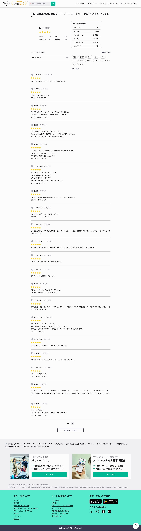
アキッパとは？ (80, 4)
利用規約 (54, 503)
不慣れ (89, 60)
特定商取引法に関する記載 (60, 511)
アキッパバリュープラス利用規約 (62, 506)
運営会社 (16, 513)
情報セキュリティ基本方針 (60, 513)
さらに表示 (75, 69)
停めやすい (98, 60)
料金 (74, 57)
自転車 (82, 57)
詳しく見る (49, 474)
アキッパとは (18, 500)
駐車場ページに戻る (70, 430)
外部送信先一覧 (57, 516)
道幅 (81, 64)
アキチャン (17, 516)
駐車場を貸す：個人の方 (21, 506)
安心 (74, 60)
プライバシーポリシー (59, 508)
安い (89, 57)
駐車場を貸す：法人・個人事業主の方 (26, 508)
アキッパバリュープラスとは (23, 511)
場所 (96, 57)
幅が (81, 60)
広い (103, 57)
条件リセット (106, 52)
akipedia (16, 519)
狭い (74, 64)
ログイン (126, 4)
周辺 (106, 60)
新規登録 (134, 4)
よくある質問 (56, 500)
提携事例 (16, 503)
